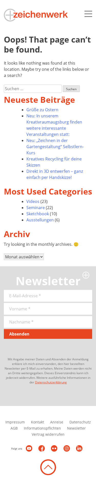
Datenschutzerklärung (51, 382)
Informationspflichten (42, 428)
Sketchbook (37, 214)
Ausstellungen (40, 220)
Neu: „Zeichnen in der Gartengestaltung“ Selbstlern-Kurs (55, 147)
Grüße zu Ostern (42, 110)
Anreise (56, 422)
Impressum (15, 422)
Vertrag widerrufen (48, 434)
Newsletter (76, 428)
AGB (14, 428)
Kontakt (37, 422)
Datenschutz (80, 422)
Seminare (35, 207)
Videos (32, 201)
